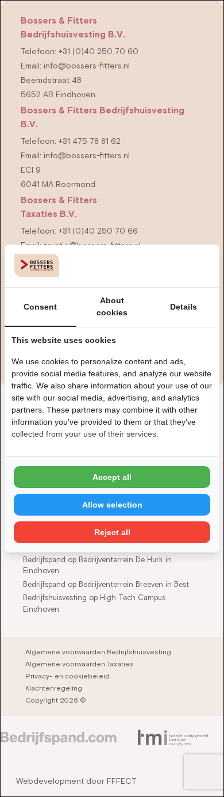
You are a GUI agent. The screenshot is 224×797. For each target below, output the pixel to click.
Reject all (112, 532)
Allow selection (112, 504)
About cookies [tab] (112, 306)
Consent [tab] (40, 306)
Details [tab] (183, 306)
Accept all (112, 477)
